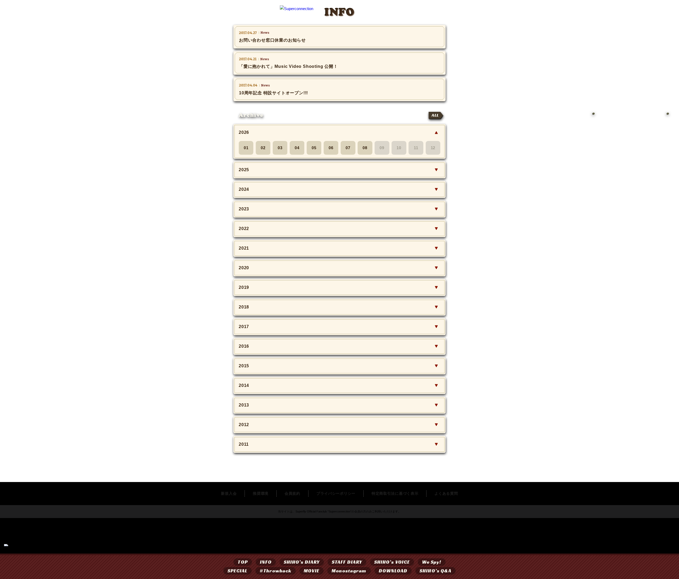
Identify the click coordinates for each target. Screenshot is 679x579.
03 (280, 147)
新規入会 (229, 493)
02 (263, 147)
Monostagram (349, 571)
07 (348, 147)
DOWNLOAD (393, 571)
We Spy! (431, 562)
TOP (242, 562)
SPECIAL (238, 571)
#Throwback (275, 571)
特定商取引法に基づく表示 (395, 493)
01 (246, 147)
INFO (266, 562)
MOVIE (311, 571)
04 (297, 147)
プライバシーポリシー (335, 493)
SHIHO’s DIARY (302, 562)
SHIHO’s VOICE (392, 562)
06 (331, 147)
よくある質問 (446, 493)
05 (314, 147)
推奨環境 (260, 493)
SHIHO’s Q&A (435, 571)
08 (365, 147)
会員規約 (292, 493)
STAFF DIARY (347, 562)
